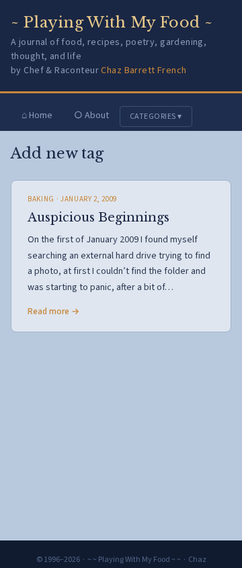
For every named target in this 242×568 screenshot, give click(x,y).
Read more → (53, 311)
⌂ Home (37, 115)
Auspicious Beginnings (98, 217)
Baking (41, 199)
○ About (91, 115)
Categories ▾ (156, 116)
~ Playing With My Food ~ (112, 22)
